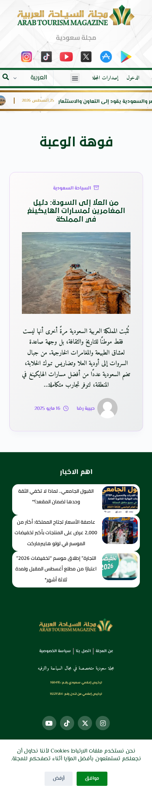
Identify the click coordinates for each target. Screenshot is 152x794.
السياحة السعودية (72, 188)
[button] (75, 78)
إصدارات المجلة (105, 78)
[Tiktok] (67, 723)
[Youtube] (49, 723)
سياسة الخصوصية (55, 651)
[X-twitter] (85, 723)
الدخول (132, 78)
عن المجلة (104, 651)
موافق (92, 778)
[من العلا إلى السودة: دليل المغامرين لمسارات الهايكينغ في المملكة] (76, 273)
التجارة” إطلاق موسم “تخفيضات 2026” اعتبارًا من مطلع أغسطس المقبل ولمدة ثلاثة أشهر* (55, 568)
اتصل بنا (83, 651)
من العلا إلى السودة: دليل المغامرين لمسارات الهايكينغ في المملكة (76, 211)
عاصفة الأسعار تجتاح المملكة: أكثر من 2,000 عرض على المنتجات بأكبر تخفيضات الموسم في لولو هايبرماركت (56, 532)
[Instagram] (103, 723)
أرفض (58, 778)
